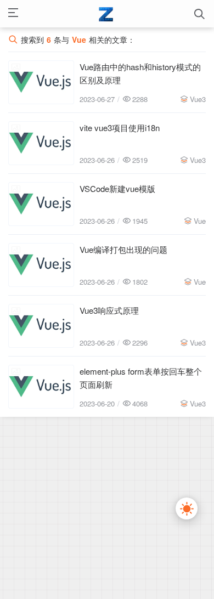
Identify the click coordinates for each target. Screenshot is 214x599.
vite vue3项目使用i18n (120, 127)
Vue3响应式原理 (109, 310)
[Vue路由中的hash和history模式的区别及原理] (41, 82)
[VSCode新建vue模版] (41, 204)
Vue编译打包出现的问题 (123, 249)
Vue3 (198, 99)
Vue (200, 221)
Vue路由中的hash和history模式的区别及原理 (140, 73)
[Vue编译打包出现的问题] (41, 265)
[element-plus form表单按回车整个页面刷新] (41, 387)
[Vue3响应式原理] (41, 326)
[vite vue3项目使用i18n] (41, 143)
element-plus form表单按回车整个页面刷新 (141, 377)
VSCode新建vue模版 (117, 188)
